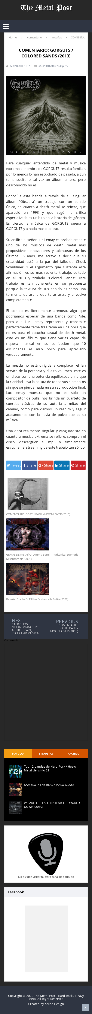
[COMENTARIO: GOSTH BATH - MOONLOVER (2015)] (46, 494)
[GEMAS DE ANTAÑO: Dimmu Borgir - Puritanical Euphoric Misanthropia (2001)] (46, 534)
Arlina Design (54, 1004)
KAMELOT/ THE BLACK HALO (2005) (49, 785)
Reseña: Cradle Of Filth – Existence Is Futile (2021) (37, 599)
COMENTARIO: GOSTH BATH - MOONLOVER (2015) (38, 514)
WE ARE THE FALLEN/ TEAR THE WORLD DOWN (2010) (52, 805)
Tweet (16, 465)
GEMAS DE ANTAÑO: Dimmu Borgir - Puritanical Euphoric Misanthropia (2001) (42, 557)
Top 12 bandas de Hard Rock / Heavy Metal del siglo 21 (50, 768)
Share (31, 465)
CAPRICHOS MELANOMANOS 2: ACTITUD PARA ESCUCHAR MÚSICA (25, 628)
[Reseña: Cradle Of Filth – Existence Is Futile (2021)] (46, 579)
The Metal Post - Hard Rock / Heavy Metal (56, 997)
